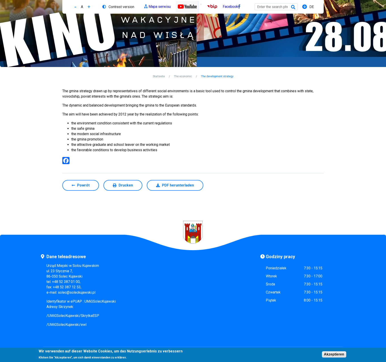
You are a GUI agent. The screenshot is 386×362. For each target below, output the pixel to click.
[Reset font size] (82, 7)
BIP (210, 6)
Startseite (159, 76)
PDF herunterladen (178, 185)
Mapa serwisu (160, 6)
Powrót (83, 185)
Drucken (126, 185)
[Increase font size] (89, 7)
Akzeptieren (334, 354)
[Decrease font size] (75, 7)
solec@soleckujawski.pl (76, 292)
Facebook (230, 6)
